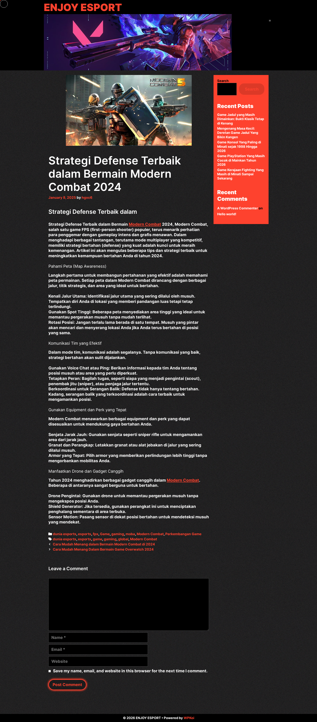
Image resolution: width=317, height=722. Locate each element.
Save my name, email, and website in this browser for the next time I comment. (130, 670)
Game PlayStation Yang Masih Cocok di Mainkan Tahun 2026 (241, 160)
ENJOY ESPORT (83, 7)
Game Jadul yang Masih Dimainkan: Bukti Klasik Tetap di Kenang (240, 119)
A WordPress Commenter (237, 208)
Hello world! (226, 214)
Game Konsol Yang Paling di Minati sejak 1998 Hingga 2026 (239, 146)
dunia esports (64, 534)
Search (223, 81)
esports (84, 534)
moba (130, 534)
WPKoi (189, 718)
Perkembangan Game (183, 534)
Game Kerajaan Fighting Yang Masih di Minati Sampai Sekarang (240, 174)
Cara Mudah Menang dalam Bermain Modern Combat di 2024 (104, 544)
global (123, 539)
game (97, 539)
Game (105, 534)
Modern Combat (145, 224)
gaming (117, 534)
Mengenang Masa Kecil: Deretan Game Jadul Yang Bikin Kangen (237, 133)
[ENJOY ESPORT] (138, 41)
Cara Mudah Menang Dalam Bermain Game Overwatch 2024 (103, 549)
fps (95, 534)
